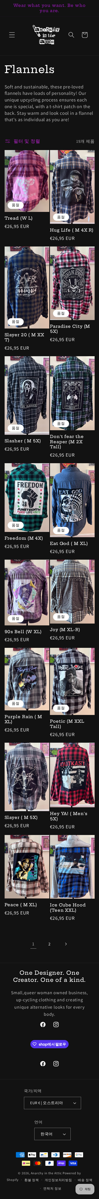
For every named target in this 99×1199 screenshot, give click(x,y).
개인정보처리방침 (58, 1180)
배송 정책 (85, 1180)
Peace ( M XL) (21, 904)
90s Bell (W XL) (23, 631)
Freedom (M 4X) (24, 538)
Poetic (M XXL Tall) (67, 724)
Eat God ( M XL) (69, 543)
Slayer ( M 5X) (21, 817)
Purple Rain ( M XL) (23, 719)
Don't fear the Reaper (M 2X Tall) (67, 441)
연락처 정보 (52, 1188)
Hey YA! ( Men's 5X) (68, 816)
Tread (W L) (19, 218)
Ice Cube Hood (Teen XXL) (68, 908)
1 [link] (33, 944)
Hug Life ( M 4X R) (71, 230)
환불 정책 (31, 1180)
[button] (11, 34)
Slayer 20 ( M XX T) (24, 337)
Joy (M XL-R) (65, 629)
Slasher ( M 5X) (23, 440)
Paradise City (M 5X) (70, 329)
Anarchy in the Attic (47, 1173)
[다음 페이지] (65, 943)
